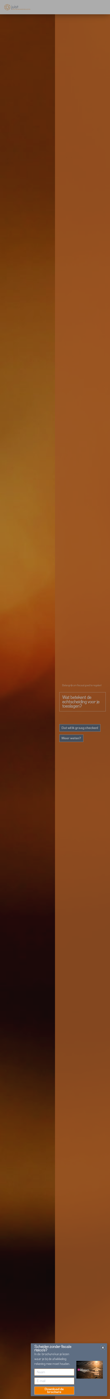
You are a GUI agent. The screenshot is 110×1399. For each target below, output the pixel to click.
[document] (55, 699)
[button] (102, 1347)
